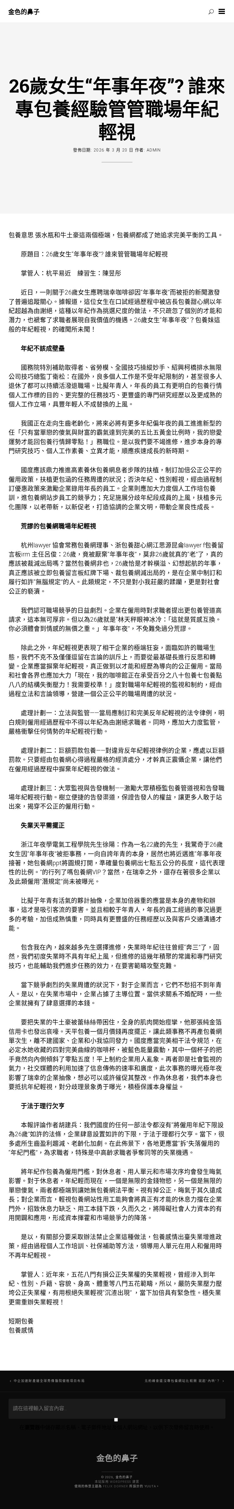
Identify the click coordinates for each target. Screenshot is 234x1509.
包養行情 (209, 385)
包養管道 (202, 610)
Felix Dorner (115, 1486)
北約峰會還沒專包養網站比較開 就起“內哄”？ (183, 1381)
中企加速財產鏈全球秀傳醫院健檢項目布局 (49, 1381)
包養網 (126, 235)
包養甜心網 (193, 301)
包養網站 (40, 497)
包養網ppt (48, 863)
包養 (209, 488)
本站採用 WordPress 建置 (117, 1482)
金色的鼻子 (24, 11)
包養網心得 (68, 759)
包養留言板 (68, 572)
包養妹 (204, 319)
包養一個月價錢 (100, 1031)
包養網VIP (87, 872)
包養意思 (21, 235)
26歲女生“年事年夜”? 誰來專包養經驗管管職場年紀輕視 (117, 108)
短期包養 (21, 1321)
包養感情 (165, 1236)
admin (154, 150)
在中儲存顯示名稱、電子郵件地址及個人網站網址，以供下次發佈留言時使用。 (117, 1427)
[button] (223, 11)
